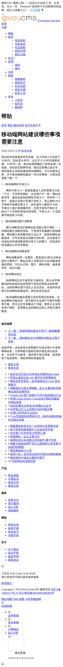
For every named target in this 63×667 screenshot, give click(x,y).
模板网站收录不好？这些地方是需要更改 (34, 426)
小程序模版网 (33, 599)
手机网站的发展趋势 (23, 461)
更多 (10, 96)
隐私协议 (13, 560)
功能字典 (13, 535)
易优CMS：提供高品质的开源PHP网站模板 (35, 454)
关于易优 (13, 549)
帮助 (10, 75)
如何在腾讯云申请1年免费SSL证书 (30, 405)
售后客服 (13, 622)
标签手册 (13, 528)
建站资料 (18, 125)
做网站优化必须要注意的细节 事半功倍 (33, 440)
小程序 (19, 100)
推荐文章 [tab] (13, 367)
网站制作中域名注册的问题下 (27, 457)
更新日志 (13, 500)
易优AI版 (20, 54)
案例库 (19, 107)
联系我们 (6, 583)
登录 (4, 23)
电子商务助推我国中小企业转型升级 (31, 429)
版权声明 (13, 556)
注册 (4, 27)
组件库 (19, 103)
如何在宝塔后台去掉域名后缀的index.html (34, 374)
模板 (10, 33)
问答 (10, 72)
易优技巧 (20, 82)
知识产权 (13, 552)
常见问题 (20, 86)
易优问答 (13, 524)
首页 (4, 125)
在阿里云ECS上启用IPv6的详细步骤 (31, 409)
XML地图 (18, 599)
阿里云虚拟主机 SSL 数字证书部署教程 (33, 377)
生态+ (11, 58)
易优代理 (20, 51)
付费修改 (13, 629)
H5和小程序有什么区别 (24, 412)
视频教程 (20, 79)
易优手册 (20, 89)
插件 (17, 68)
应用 (10, 61)
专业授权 (20, 47)
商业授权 (20, 40)
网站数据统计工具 (21, 450)
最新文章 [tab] (13, 364)
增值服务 (13, 510)
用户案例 (13, 503)
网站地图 (6, 599)
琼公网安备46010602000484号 (36, 592)
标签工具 (20, 93)
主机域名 (20, 44)
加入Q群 (13, 507)
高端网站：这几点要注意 (25, 436)
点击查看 (35, 10)
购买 (10, 36)
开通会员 (13, 478)
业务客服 (13, 615)
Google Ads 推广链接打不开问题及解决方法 (35, 395)
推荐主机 (13, 486)
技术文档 (30, 125)
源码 (17, 65)
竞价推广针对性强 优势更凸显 (28, 433)
